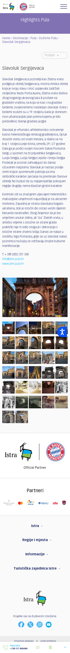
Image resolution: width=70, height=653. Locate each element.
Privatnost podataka (24, 641)
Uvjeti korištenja (48, 641)
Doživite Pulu (48, 38)
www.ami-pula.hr (13, 263)
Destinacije (20, 38)
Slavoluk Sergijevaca (16, 42)
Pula (33, 38)
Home (6, 38)
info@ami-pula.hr (13, 259)
